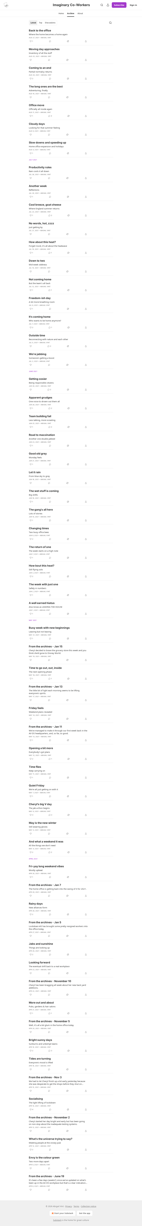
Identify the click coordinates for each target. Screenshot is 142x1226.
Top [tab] (40, 22)
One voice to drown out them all (44, 401)
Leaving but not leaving (40, 631)
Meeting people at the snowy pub (45, 1142)
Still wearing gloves (38, 826)
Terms (76, 1206)
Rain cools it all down (39, 171)
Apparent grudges (40, 397)
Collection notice (88, 1206)
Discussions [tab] (50, 22)
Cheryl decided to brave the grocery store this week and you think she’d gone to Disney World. (57, 651)
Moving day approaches (44, 49)
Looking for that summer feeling (44, 127)
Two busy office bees (39, 532)
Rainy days (36, 903)
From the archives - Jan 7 (45, 885)
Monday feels (35, 457)
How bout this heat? (41, 565)
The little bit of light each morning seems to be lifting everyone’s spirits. (54, 692)
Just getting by (36, 227)
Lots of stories (35, 513)
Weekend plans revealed (40, 711)
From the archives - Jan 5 (45, 922)
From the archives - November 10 (50, 981)
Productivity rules (40, 167)
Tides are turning (40, 1058)
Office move (36, 105)
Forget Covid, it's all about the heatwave (48, 245)
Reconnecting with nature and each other (48, 339)
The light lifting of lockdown (42, 1102)
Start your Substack (63, 1213)
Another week (38, 186)
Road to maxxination (42, 435)
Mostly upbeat (36, 870)
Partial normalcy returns (40, 71)
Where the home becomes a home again (48, 34)
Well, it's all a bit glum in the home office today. (51, 1025)
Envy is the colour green (44, 1157)
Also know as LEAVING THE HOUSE (45, 606)
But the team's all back (39, 283)
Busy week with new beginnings (49, 627)
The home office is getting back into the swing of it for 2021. (58, 888)
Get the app (84, 1213)
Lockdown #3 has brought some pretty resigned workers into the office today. (58, 927)
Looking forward (39, 962)
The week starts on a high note (43, 550)
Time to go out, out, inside (45, 668)
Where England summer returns (44, 208)
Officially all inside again (40, 109)
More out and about (41, 1002)
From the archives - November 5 (49, 1021)
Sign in (133, 5)
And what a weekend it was (46, 841)
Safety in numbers (37, 588)
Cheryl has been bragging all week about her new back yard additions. (57, 986)
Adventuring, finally (38, 90)
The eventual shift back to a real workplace (49, 966)
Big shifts (33, 494)
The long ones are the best (46, 86)
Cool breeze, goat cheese (45, 204)
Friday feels (36, 708)
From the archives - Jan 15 (45, 646)
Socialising (36, 1098)
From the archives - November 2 (49, 1117)
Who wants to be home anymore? (45, 320)
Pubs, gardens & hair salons (42, 1006)
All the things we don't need (42, 845)
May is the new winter (42, 822)
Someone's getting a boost (41, 358)
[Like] (30, 60)
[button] (61, 13)
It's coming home (39, 316)
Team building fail (40, 416)
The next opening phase (40, 671)
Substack (57, 1220)
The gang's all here (41, 509)
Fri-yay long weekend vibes (46, 866)
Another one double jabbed (42, 438)
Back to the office (40, 30)
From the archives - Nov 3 (45, 1077)
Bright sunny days (40, 1040)
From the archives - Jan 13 (46, 686)
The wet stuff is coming (44, 491)
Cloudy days (37, 123)
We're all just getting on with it (43, 789)
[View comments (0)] (50, 41)
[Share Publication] (108, 5)
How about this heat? (42, 242)
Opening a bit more (41, 748)
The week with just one (43, 584)
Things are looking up (39, 947)
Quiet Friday (36, 785)
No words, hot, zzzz (41, 223)
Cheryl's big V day (40, 804)
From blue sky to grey (39, 476)
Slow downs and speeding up (47, 142)
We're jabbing (37, 354)
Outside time (37, 335)
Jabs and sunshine (41, 943)
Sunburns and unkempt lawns (43, 1043)
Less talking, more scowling (42, 420)
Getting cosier (38, 378)
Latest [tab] (33, 22)
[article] (71, 36)
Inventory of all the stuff (40, 53)
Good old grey (38, 453)
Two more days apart (39, 1161)
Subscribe (119, 5)
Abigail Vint (46, 38)
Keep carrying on (37, 770)
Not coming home (40, 279)
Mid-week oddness (38, 264)
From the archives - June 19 (46, 1176)
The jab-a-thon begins (39, 808)
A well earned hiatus (42, 603)
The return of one (40, 547)
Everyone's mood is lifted (41, 1062)
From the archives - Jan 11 (45, 726)
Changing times (39, 528)
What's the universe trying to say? (50, 1138)
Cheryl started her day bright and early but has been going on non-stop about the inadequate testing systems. (57, 1122)
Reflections (34, 189)
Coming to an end (40, 67)
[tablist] (43, 22)
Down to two (37, 260)
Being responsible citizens (41, 382)
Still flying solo (36, 569)
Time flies (35, 766)
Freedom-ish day (40, 298)
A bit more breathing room (42, 302)
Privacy (68, 1206)
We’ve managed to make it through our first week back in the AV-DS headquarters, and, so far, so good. (58, 732)
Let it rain (35, 472)
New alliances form (38, 907)
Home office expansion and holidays (46, 146)
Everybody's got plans (39, 752)
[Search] (102, 5)
